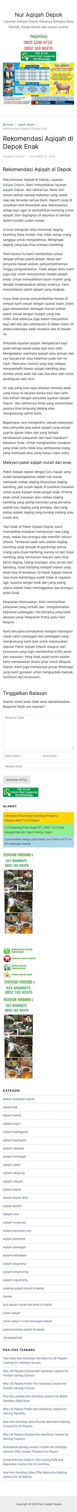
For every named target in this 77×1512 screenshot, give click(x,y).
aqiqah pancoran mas (17, 1230)
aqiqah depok (26, 124)
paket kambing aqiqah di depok (23, 1329)
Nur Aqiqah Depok (38, 14)
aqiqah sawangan (14, 1247)
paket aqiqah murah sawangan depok (27, 1321)
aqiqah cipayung (14, 1173)
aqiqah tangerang (14, 1263)
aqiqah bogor (11, 1123)
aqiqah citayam (13, 1181)
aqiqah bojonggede (15, 1131)
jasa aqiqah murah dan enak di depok (27, 1304)
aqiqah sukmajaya (14, 1255)
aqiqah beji (10, 1107)
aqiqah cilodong (13, 1148)
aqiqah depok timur (15, 1197)
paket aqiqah (11, 1313)
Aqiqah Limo (11, 1214)
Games (7, 1296)
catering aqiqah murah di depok (23, 1288)
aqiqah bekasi (12, 1115)
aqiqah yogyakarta (15, 1280)
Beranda (8, 124)
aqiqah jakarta (12, 1206)
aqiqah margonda (14, 1222)
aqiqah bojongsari (14, 1140)
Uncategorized (12, 1337)
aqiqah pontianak (14, 1238)
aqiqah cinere (12, 1164)
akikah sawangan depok (19, 1099)
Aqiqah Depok (13, 185)
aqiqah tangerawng (15, 1271)
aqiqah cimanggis (14, 1156)
